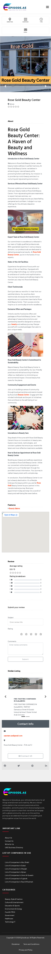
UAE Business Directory (14, 847)
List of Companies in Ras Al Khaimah (19, 882)
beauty (14, 324)
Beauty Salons (14, 508)
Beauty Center (23, 395)
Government (9, 915)
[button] (47, 6)
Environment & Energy (13, 909)
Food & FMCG (10, 912)
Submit (25, 659)
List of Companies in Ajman (15, 872)
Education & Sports (12, 905)
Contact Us (9, 841)
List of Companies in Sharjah (16, 869)
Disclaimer (16, 944)
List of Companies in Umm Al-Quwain (19, 875)
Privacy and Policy (25, 950)
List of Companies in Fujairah (16, 878)
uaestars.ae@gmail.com (13, 736)
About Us (8, 838)
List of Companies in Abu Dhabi (17, 862)
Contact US (26, 756)
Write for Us (9, 844)
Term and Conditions (31, 944)
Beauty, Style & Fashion (14, 899)
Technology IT (10, 922)
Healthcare (9, 918)
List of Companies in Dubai (15, 865)
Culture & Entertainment (14, 902)
